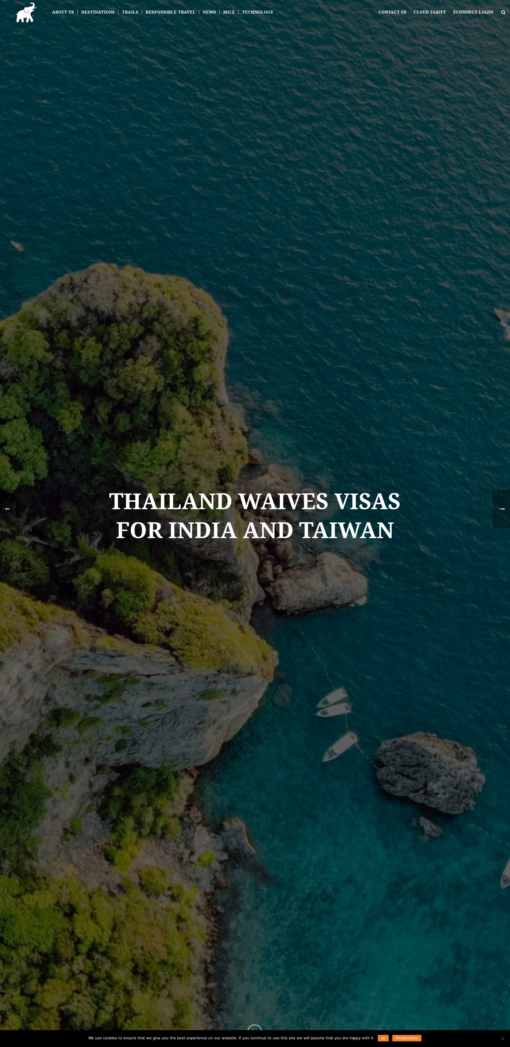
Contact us (392, 12)
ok (383, 1038)
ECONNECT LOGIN (473, 12)
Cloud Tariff (429, 12)
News (209, 12)
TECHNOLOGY (257, 12)
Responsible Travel (171, 12)
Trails (130, 12)
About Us (63, 12)
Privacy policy (407, 1038)
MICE (229, 12)
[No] (503, 1039)
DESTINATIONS (98, 12)
